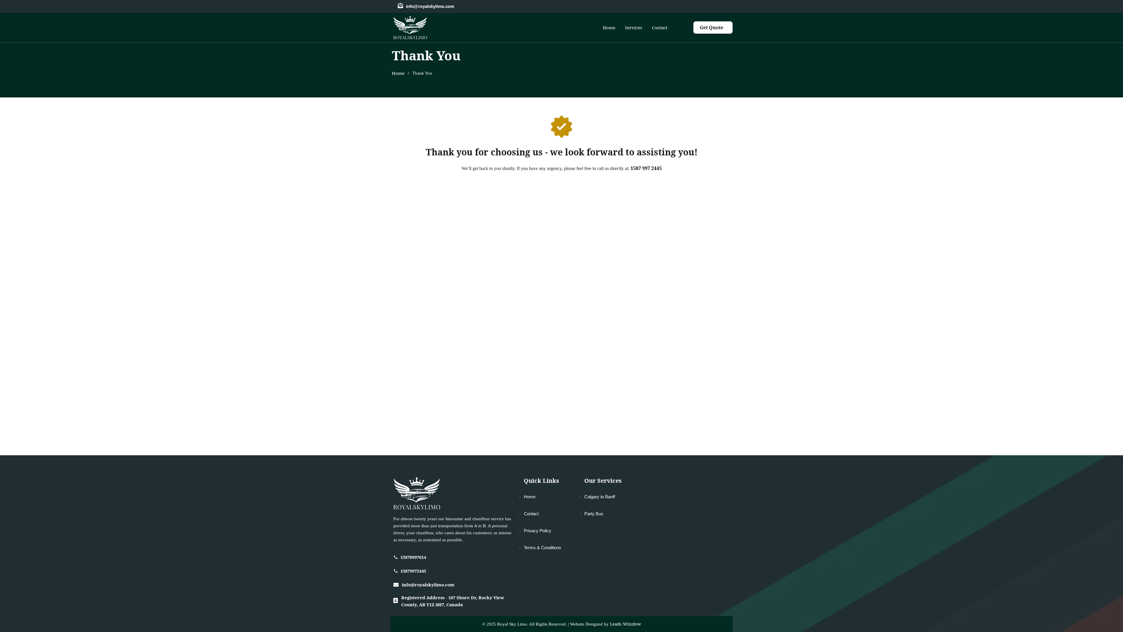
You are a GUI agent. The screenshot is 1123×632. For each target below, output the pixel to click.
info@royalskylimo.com (430, 6)
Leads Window (625, 624)
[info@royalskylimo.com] (400, 5)
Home (398, 73)
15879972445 (413, 571)
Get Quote (711, 27)
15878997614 (413, 557)
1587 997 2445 (646, 168)
